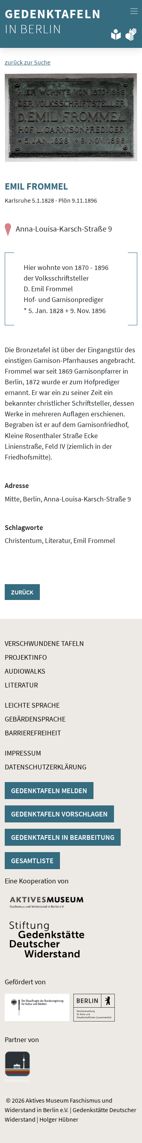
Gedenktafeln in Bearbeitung (62, 837)
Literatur (21, 684)
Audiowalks (25, 671)
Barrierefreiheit (33, 732)
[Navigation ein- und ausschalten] (134, 11)
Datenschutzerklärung (45, 766)
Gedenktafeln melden (49, 790)
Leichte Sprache (32, 705)
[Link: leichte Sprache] (116, 33)
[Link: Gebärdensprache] (131, 33)
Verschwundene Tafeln (44, 643)
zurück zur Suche (27, 62)
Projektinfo (26, 657)
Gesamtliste (32, 860)
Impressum (23, 753)
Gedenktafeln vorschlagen (59, 813)
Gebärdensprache (35, 718)
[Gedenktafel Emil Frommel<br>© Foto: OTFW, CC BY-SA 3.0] (71, 117)
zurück (22, 592)
